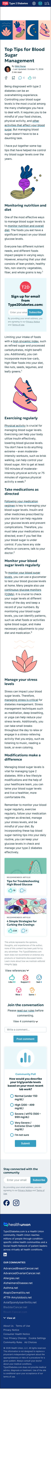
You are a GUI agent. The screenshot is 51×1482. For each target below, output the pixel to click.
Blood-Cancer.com (15, 1312)
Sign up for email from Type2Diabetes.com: (25, 300)
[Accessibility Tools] (34, 3)
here (15, 964)
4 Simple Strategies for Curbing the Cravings (22, 922)
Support (25, 978)
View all (10, 1318)
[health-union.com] (16, 1225)
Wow (17, 991)
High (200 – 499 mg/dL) (24, 1106)
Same (31, 991)
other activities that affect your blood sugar (25, 125)
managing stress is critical (21, 700)
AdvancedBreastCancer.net (21, 1268)
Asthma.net (10, 1287)
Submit (25, 1143)
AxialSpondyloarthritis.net (20, 1302)
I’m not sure (22, 1134)
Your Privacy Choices (14, 1338)
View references (15, 970)
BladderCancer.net (15, 1307)
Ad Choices (30, 1342)
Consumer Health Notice (16, 1334)
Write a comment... (18, 1029)
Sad (37, 978)
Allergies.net (11, 1278)
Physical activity (15, 425)
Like (10, 978)
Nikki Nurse (20, 66)
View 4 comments (24, 1021)
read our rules (25, 1010)
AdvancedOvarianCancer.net (21, 1273)
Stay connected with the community (20, 1170)
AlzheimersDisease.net (18, 1283)
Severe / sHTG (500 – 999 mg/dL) (28, 1115)
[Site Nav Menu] (46, 3)
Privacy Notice (33, 321)
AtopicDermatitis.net (16, 1292)
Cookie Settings (37, 1338)
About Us (8, 1325)
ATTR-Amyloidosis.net (17, 1297)
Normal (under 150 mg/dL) (26, 1097)
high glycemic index (26, 341)
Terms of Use (18, 325)
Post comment (25, 1038)
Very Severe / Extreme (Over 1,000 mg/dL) (27, 1126)
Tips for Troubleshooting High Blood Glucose (23, 882)
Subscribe (35, 312)
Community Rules (12, 1342)
